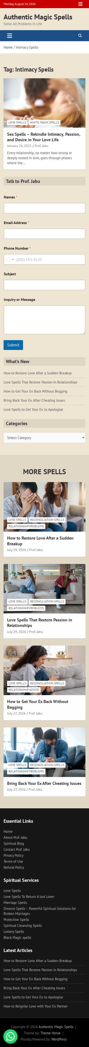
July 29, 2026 (16, 550)
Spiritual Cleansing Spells (23, 925)
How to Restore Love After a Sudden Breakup (38, 373)
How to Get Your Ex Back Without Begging (35, 391)
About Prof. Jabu (15, 837)
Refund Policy (14, 867)
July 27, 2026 (16, 713)
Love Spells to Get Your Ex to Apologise (33, 409)
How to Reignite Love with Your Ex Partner (36, 1006)
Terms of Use (13, 861)
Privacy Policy (13, 855)
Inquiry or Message (19, 299)
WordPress (59, 1039)
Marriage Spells (15, 902)
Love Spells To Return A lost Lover (29, 896)
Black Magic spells (17, 937)
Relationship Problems (26, 526)
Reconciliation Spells (47, 520)
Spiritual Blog (14, 843)
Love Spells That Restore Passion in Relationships (40, 382)
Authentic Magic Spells (38, 16)
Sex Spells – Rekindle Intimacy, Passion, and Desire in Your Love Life (43, 136)
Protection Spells (16, 919)
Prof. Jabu (41, 146)
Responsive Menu (80, 4)
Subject (10, 274)
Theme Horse (50, 1033)
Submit (13, 345)
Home (8, 831)
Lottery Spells (14, 931)
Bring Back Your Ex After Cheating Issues (34, 400)
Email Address (16, 222)
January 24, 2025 (19, 146)
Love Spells (17, 122)
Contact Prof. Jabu (17, 849)
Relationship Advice (24, 690)
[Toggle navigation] (10, 35)
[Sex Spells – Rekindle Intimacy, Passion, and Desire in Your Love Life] (44, 103)
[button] (10, 1036)
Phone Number (17, 248)
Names (10, 197)
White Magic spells (44, 122)
